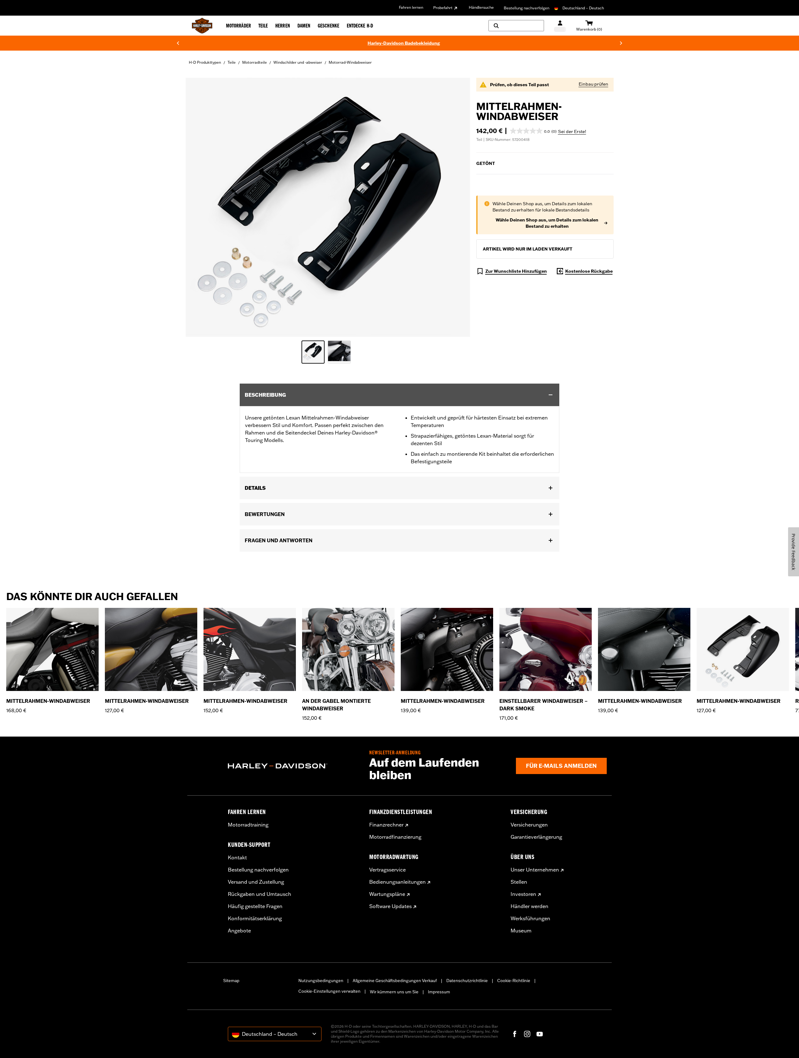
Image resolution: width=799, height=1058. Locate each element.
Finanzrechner (386, 825)
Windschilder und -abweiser (297, 62)
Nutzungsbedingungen (320, 980)
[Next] (621, 43)
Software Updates (390, 906)
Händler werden (529, 906)
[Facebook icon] (514, 1034)
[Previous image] (198, 207)
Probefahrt (443, 7)
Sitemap (231, 980)
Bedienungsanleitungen (397, 882)
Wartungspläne (387, 894)
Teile (232, 62)
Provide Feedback (794, 552)
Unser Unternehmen (535, 870)
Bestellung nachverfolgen (526, 8)
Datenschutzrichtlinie (467, 980)
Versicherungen (529, 825)
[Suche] (516, 25)
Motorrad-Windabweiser (350, 62)
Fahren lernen (411, 7)
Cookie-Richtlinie (513, 980)
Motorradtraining (248, 825)
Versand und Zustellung (256, 882)
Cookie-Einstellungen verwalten (329, 991)
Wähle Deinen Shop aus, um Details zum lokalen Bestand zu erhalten (547, 223)
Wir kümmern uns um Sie (394, 991)
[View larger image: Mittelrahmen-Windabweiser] (328, 206)
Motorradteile (254, 62)
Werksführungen (530, 918)
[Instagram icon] (527, 1034)
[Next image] (457, 207)
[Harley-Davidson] (294, 765)
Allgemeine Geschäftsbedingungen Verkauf (395, 980)
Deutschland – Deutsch (583, 8)
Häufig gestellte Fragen (255, 906)
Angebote (239, 930)
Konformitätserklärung (255, 918)
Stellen (519, 882)
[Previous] (178, 43)
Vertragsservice (387, 870)
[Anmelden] (560, 26)
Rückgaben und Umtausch (259, 894)
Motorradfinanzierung (395, 837)
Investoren (523, 894)
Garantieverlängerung (536, 837)
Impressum (439, 991)
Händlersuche (481, 7)
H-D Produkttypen (205, 62)
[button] (533, 131)
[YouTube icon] (539, 1034)
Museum (521, 930)
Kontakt (237, 857)
